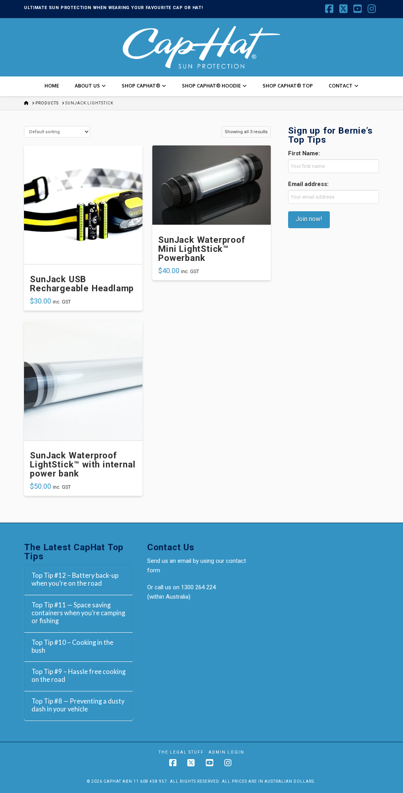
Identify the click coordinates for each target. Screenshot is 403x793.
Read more (83, 255)
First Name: (304, 153)
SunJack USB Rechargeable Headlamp (82, 283)
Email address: (308, 184)
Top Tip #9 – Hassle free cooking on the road (78, 675)
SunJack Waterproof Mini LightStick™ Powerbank (201, 249)
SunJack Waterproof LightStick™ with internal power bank (82, 464)
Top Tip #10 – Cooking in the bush (72, 646)
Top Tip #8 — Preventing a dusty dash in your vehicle (77, 705)
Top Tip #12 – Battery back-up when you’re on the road (74, 579)
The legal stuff (181, 752)
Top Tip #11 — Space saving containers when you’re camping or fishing (78, 613)
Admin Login (226, 752)
